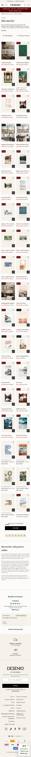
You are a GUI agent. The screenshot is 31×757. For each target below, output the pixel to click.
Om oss (12, 696)
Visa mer (15, 528)
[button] (24, 750)
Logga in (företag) (9, 724)
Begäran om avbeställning (20, 714)
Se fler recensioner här (15, 629)
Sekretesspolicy (15, 691)
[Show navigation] (2, 5)
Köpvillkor (19, 705)
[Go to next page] (24, 535)
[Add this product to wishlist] (13, 43)
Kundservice (20, 699)
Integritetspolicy (21, 711)
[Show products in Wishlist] (25, 5)
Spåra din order (21, 702)
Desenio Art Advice (22, 696)
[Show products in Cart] (28, 5)
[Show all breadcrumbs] (3, 14)
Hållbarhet (11, 711)
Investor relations (9, 699)
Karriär (13, 708)
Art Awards (11, 721)
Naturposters (10, 14)
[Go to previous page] (6, 535)
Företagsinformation (9, 705)
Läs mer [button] (3, 30)
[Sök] (6, 5)
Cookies (19, 708)
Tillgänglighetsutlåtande (7, 714)
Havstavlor (19, 14)
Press (13, 702)
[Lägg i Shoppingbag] (13, 58)
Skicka (15, 685)
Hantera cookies (21, 718)
